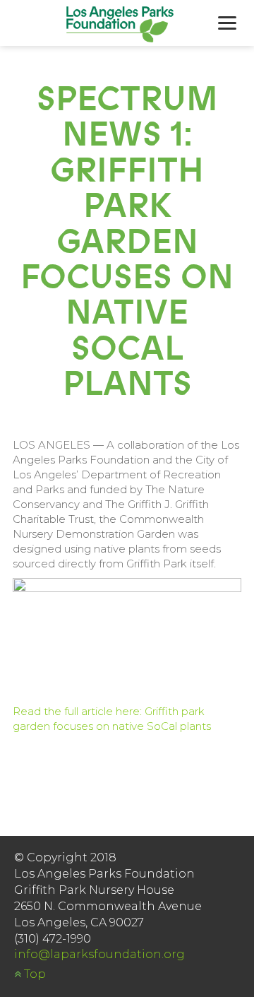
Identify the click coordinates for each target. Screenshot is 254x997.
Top (33, 974)
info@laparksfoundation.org (99, 954)
